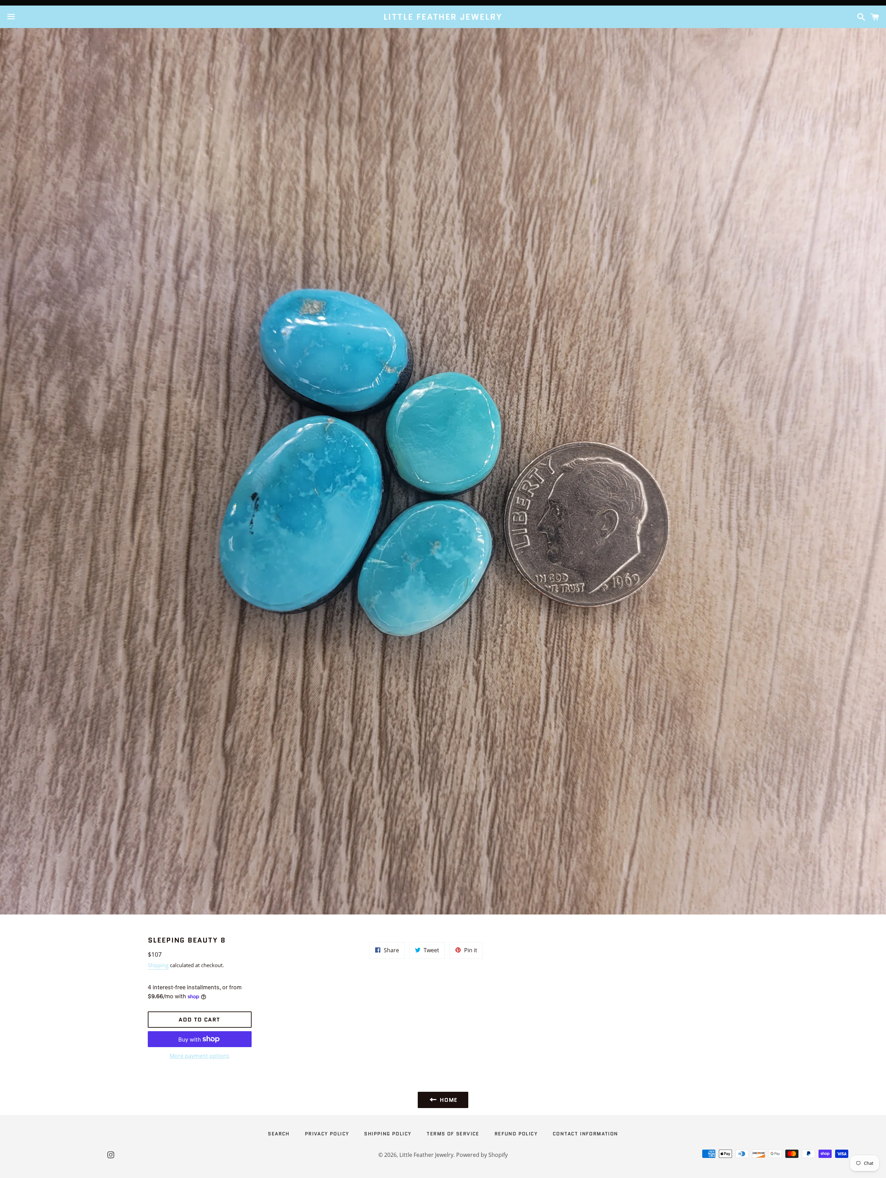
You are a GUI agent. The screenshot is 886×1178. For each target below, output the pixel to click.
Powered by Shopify (482, 1155)
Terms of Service (452, 1133)
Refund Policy (516, 1133)
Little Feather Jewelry (443, 17)
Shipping (158, 965)
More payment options (199, 1056)
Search (278, 1133)
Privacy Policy (327, 1133)
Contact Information (585, 1133)
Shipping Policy (387, 1133)
